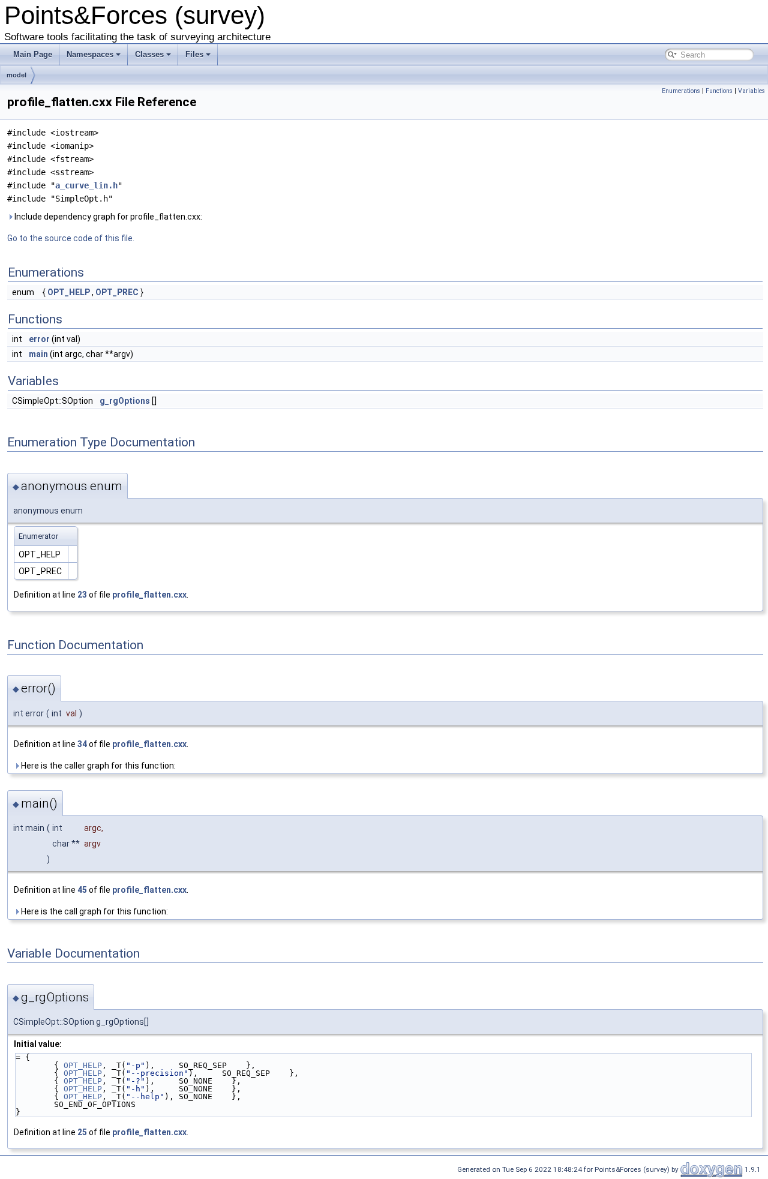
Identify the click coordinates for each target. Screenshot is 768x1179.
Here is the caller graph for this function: (97, 765)
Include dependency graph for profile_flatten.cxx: (107, 216)
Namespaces (90, 54)
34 (82, 744)
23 (82, 594)
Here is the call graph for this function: (93, 911)
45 (82, 890)
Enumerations (681, 91)
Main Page (32, 54)
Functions (719, 91)
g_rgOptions (125, 401)
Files (194, 54)
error (39, 339)
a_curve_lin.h (86, 185)
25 (82, 1132)
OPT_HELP (68, 292)
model (16, 75)
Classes (149, 54)
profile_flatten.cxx (149, 594)
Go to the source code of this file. (70, 238)
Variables (751, 91)
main (38, 354)
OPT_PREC (117, 292)
